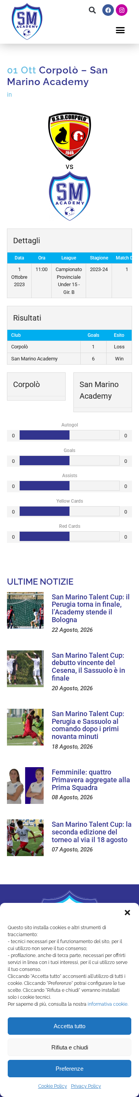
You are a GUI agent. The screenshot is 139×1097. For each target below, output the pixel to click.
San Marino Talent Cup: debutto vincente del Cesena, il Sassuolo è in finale (88, 666)
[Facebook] (108, 10)
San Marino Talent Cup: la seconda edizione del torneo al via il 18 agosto (92, 832)
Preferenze (69, 1068)
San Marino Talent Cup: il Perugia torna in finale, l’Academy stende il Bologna (91, 608)
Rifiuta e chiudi (69, 1047)
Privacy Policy (86, 1086)
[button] (127, 912)
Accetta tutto (69, 1026)
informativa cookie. (108, 1004)
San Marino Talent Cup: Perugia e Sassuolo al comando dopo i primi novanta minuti (88, 725)
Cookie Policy (52, 1086)
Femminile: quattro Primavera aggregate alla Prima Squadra (91, 780)
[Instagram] (121, 10)
